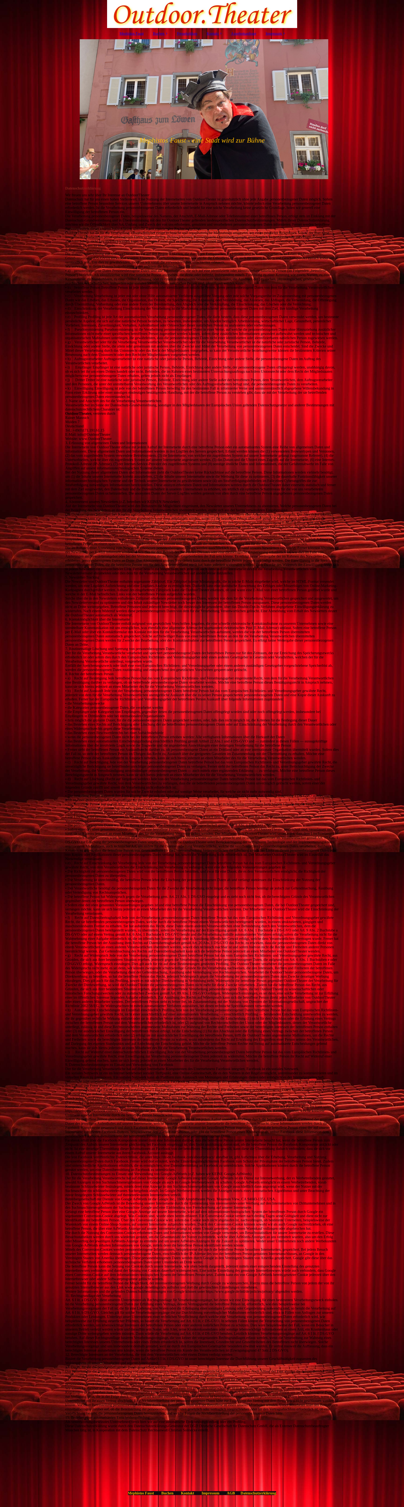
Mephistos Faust (131, 33)
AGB (231, 1493)
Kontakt (213, 33)
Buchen (158, 33)
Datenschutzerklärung (258, 1493)
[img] (202, 14)
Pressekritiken (187, 33)
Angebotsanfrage (243, 33)
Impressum (274, 33)
